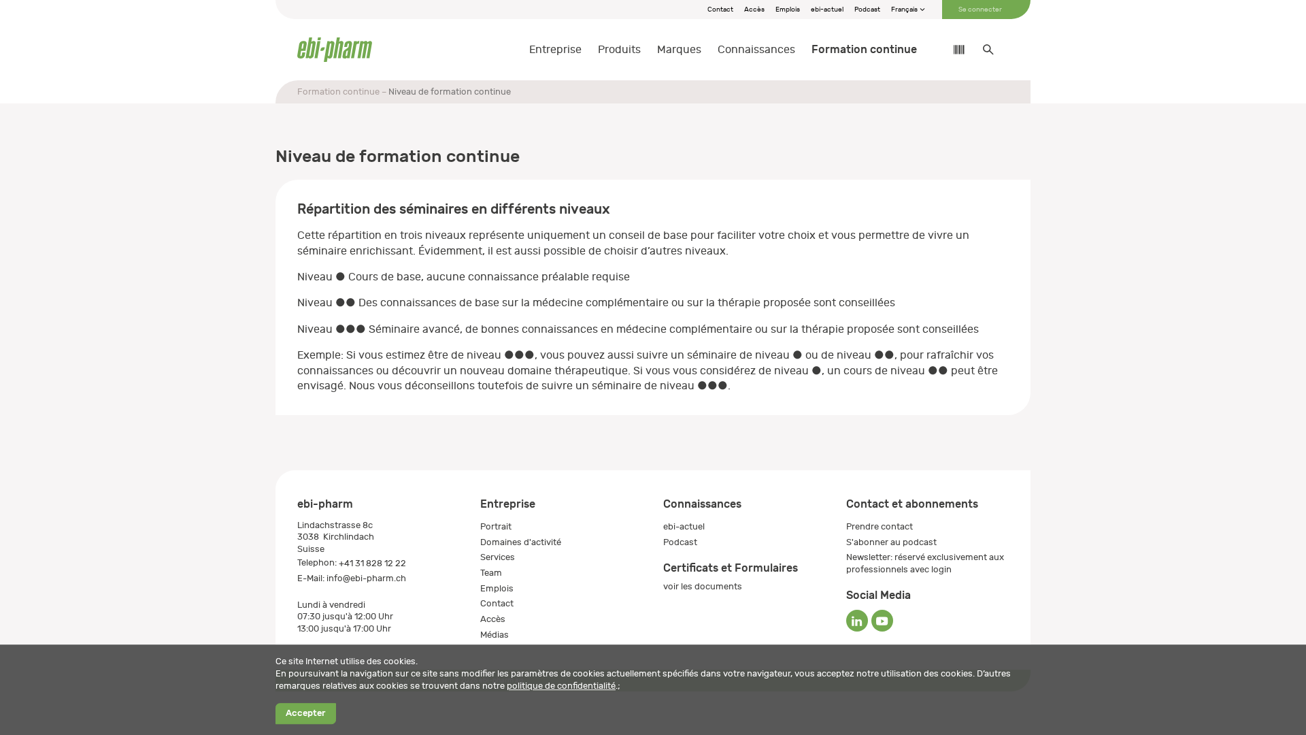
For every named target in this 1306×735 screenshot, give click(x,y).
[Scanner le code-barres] (952, 49)
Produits (619, 50)
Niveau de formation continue (449, 91)
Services (497, 557)
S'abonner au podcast (891, 542)
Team (491, 573)
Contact (720, 9)
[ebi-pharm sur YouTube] (882, 621)
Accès (754, 9)
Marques (679, 50)
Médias (494, 635)
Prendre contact (879, 526)
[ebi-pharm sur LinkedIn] (857, 621)
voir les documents (702, 586)
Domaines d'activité (520, 542)
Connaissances (756, 50)
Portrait (496, 526)
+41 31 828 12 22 (372, 563)
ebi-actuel (827, 9)
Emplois (787, 9)
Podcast (867, 9)
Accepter (305, 713)
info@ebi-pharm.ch (366, 578)
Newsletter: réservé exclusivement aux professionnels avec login (925, 563)
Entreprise (555, 50)
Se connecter (980, 9)
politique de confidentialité (561, 686)
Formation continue (864, 49)
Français (905, 9)
